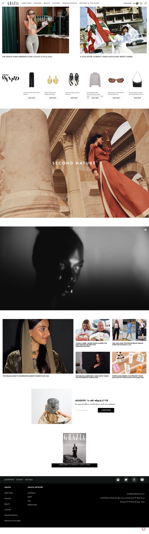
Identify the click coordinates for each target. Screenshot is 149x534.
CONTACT (19, 480)
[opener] (146, 3)
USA (29, 501)
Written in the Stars (89, 3)
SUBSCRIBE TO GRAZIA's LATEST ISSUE (74, 464)
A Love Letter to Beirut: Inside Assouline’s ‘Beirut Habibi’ (106, 56)
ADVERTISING (9, 480)
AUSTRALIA (31, 493)
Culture (56, 3)
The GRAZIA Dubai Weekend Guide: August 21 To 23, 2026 (27, 56)
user (141, 3)
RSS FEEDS (29, 480)
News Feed (27, 3)
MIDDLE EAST (32, 505)
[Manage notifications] (143, 529)
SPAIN (30, 497)
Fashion (38, 3)
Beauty (47, 3)
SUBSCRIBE (128, 3)
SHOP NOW (31, 98)
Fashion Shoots (69, 3)
